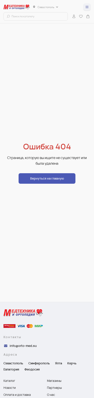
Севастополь (13, 363)
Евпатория (11, 369)
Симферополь (39, 363)
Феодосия (32, 369)
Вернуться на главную (47, 178)
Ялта (58, 363)
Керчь (72, 363)
